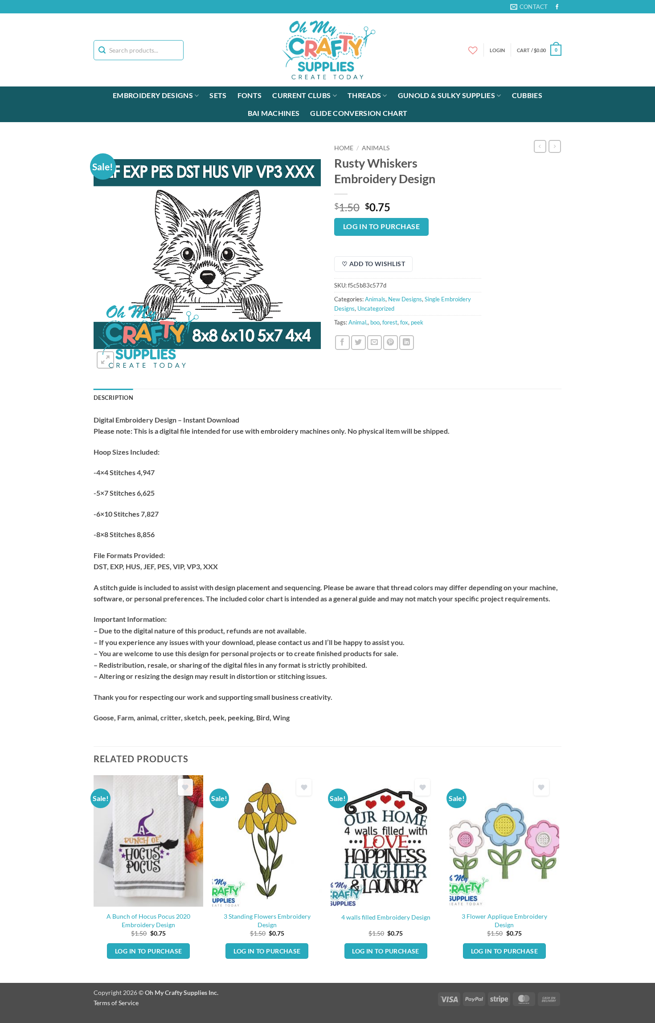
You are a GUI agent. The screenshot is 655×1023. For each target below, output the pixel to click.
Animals (375, 148)
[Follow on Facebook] (557, 7)
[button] (539, 50)
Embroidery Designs (153, 95)
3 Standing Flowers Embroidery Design (267, 920)
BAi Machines (274, 113)
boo (375, 322)
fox (404, 322)
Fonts (249, 95)
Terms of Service (116, 1003)
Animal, (358, 322)
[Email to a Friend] (374, 342)
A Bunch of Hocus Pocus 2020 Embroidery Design (148, 920)
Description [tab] (113, 397)
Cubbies (527, 95)
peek (417, 322)
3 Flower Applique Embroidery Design (504, 920)
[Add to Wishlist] (185, 787)
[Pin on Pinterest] (390, 342)
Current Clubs (301, 95)
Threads (364, 95)
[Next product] (540, 146)
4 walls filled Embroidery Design (385, 917)
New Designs (405, 299)
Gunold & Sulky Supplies (446, 95)
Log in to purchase (381, 226)
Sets (217, 95)
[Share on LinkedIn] (406, 342)
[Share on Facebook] (342, 342)
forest (389, 322)
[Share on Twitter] (358, 342)
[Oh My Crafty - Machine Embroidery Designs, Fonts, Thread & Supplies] (328, 49)
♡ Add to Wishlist (373, 263)
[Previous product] (555, 146)
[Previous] (94, 878)
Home (343, 148)
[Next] (558, 878)
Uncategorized (375, 308)
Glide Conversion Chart (358, 113)
